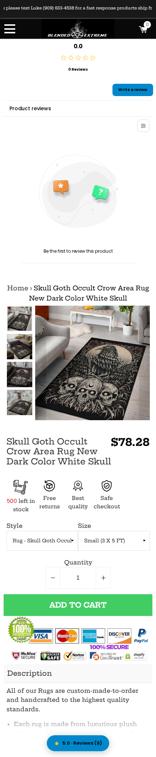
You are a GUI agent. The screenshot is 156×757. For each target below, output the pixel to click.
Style (14, 525)
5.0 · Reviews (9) (82, 743)
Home (17, 288)
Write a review (132, 89)
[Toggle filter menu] (143, 126)
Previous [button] (19, 312)
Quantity (78, 562)
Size (84, 525)
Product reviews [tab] (30, 108)
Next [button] (19, 408)
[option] (20, 319)
